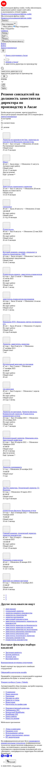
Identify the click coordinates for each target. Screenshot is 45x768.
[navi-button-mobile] (3, 51)
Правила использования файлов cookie (16, 18)
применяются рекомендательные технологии (20, 742)
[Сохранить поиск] (3, 85)
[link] (5, 38)
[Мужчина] (6, 135)
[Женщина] (6, 158)
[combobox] (11, 71)
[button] (3, 44)
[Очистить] (4, 76)
